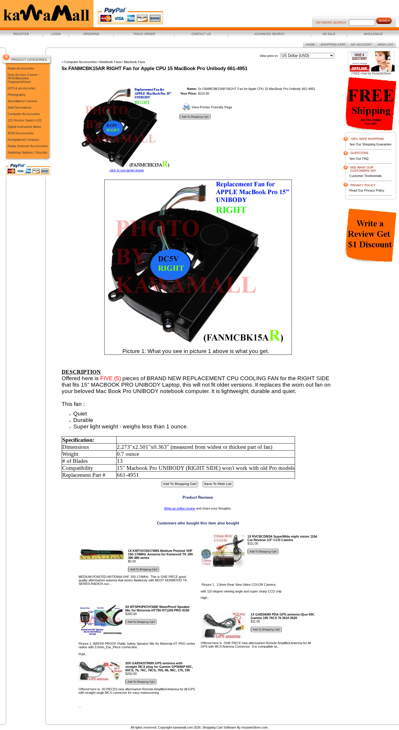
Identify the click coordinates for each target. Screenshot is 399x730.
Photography (17, 94)
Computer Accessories (24, 114)
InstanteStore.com (255, 727)
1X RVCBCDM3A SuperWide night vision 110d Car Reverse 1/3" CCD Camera (282, 538)
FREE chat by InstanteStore (371, 73)
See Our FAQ (359, 158)
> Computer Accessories (79, 62)
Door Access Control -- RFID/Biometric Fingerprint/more (24, 78)
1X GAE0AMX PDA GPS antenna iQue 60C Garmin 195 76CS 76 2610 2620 (283, 616)
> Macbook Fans (133, 62)
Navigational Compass (23, 139)
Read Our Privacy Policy (366, 190)
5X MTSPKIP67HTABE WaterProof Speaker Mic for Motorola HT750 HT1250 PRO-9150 (157, 608)
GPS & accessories (22, 88)
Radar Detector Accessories (28, 146)
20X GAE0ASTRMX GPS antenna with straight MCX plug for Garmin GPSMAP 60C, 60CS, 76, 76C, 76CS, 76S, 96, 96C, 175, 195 (159, 666)
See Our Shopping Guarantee (370, 144)
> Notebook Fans (109, 62)
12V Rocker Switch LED (25, 120)
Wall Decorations (20, 107)
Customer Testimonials (365, 176)
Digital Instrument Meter (24, 126)
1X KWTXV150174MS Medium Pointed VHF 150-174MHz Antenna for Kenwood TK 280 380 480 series (160, 554)
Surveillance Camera (22, 101)
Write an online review (179, 508)
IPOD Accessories (21, 133)
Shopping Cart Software (219, 727)
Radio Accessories (21, 68)
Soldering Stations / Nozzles (27, 152)
